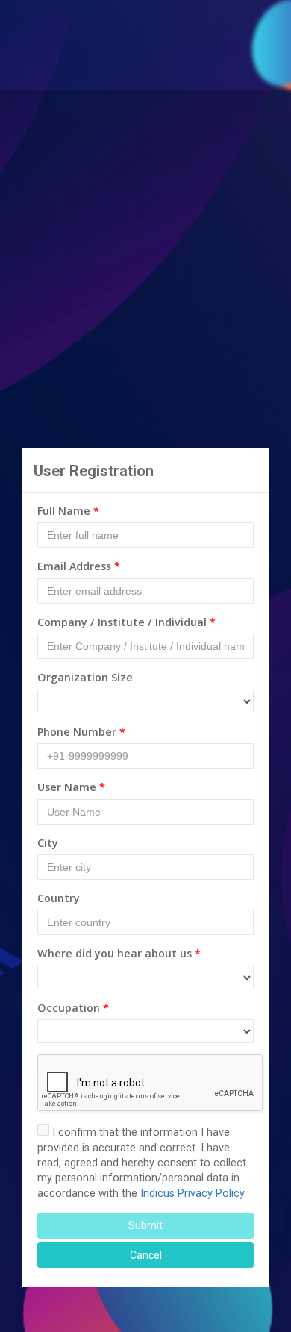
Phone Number (81, 732)
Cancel (146, 1255)
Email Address (78, 566)
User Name (71, 787)
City (47, 843)
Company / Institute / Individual (126, 622)
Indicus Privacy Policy (192, 1193)
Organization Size (85, 677)
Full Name (68, 511)
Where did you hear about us (119, 953)
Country (58, 898)
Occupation (73, 1008)
